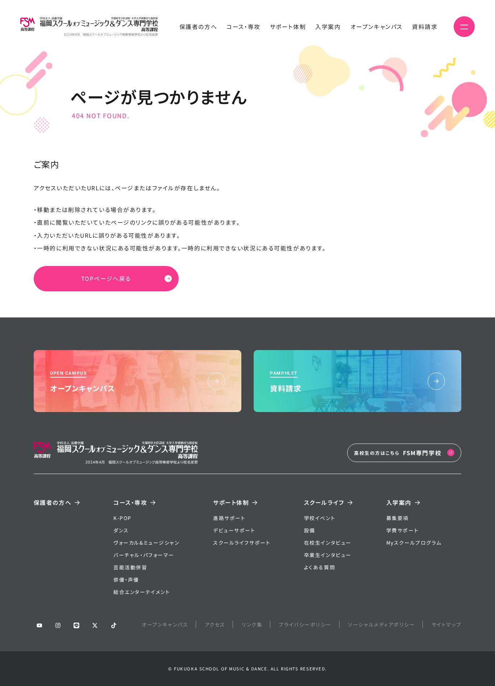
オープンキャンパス (376, 26)
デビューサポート (234, 530)
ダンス (121, 530)
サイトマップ (446, 624)
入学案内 (328, 26)
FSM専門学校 (397, 453)
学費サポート (402, 530)
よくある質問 (319, 567)
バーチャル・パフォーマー (143, 554)
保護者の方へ (198, 26)
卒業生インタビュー (328, 554)
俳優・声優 (126, 579)
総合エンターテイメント (141, 591)
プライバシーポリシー (305, 624)
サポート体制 (288, 26)
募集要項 (397, 517)
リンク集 (252, 624)
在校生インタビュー (328, 542)
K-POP (122, 517)
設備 (309, 530)
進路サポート (229, 517)
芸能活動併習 (130, 567)
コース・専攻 (243, 26)
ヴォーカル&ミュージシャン (146, 542)
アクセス (215, 624)
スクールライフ (324, 502)
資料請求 (424, 26)
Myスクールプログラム (414, 542)
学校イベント (319, 517)
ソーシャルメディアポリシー (381, 624)
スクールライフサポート (241, 542)
